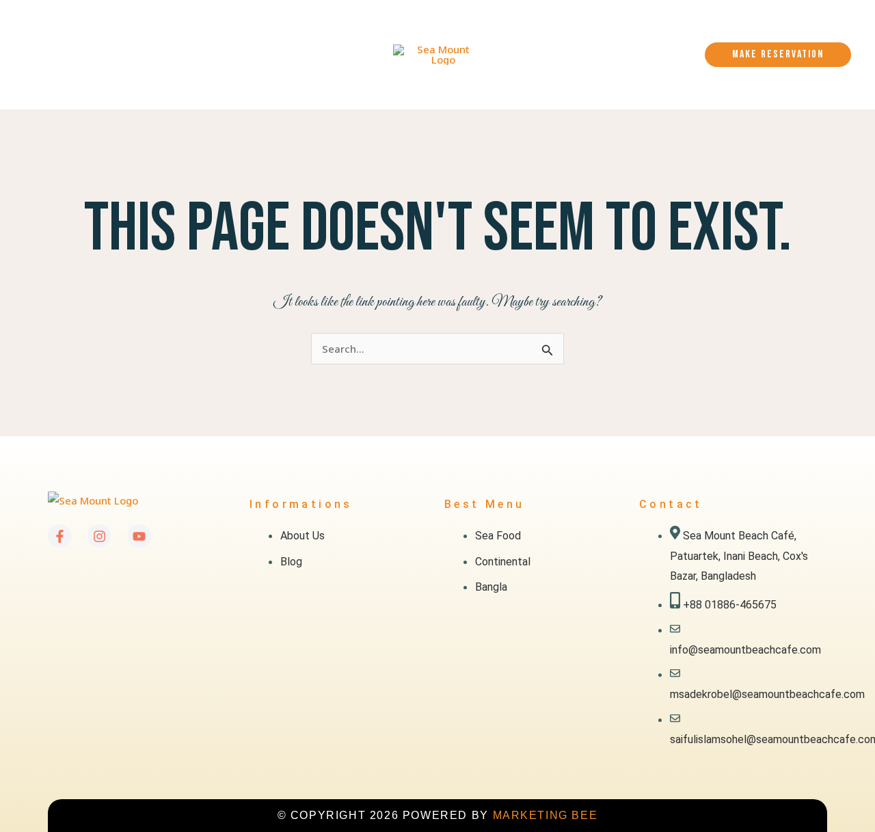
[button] (142, 27)
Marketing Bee (545, 815)
